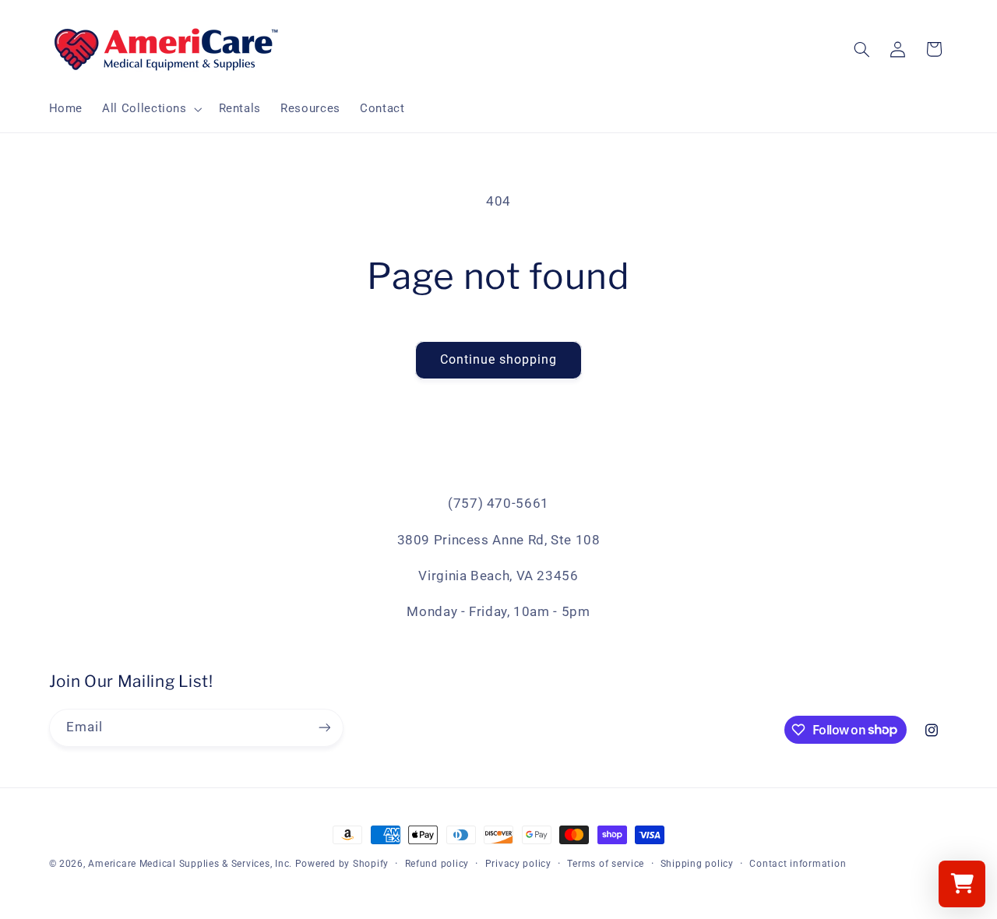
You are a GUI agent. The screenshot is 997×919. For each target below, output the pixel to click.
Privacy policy (518, 863)
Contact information (797, 863)
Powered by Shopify (342, 863)
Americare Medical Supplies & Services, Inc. (190, 863)
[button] (151, 109)
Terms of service (605, 863)
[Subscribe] (324, 728)
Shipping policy (697, 863)
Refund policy (437, 863)
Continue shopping (499, 359)
